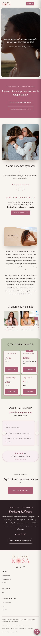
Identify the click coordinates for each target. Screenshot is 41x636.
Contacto (4, 610)
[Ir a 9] (28, 184)
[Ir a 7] (24, 184)
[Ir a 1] (12, 184)
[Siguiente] (23, 189)
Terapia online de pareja (20, 109)
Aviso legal (5, 628)
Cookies (30, 628)
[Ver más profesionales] (36, 318)
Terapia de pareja (6, 579)
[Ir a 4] (18, 184)
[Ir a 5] (20, 184)
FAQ (3, 606)
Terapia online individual (20, 102)
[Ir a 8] (26, 184)
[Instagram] (17, 567)
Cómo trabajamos (6, 603)
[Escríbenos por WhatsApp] (36, 631)
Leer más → (8, 442)
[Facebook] (20, 567)
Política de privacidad (18, 628)
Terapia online (6, 575)
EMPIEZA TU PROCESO (20, 490)
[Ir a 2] (14, 184)
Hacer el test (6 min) (20, 213)
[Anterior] (18, 189)
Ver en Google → (20, 459)
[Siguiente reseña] (37, 433)
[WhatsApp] (24, 567)
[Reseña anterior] (4, 433)
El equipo (4, 583)
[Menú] (37, 3)
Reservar (30, 3)
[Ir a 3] (16, 184)
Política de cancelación (10, 632)
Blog (3, 593)
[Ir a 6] (22, 184)
